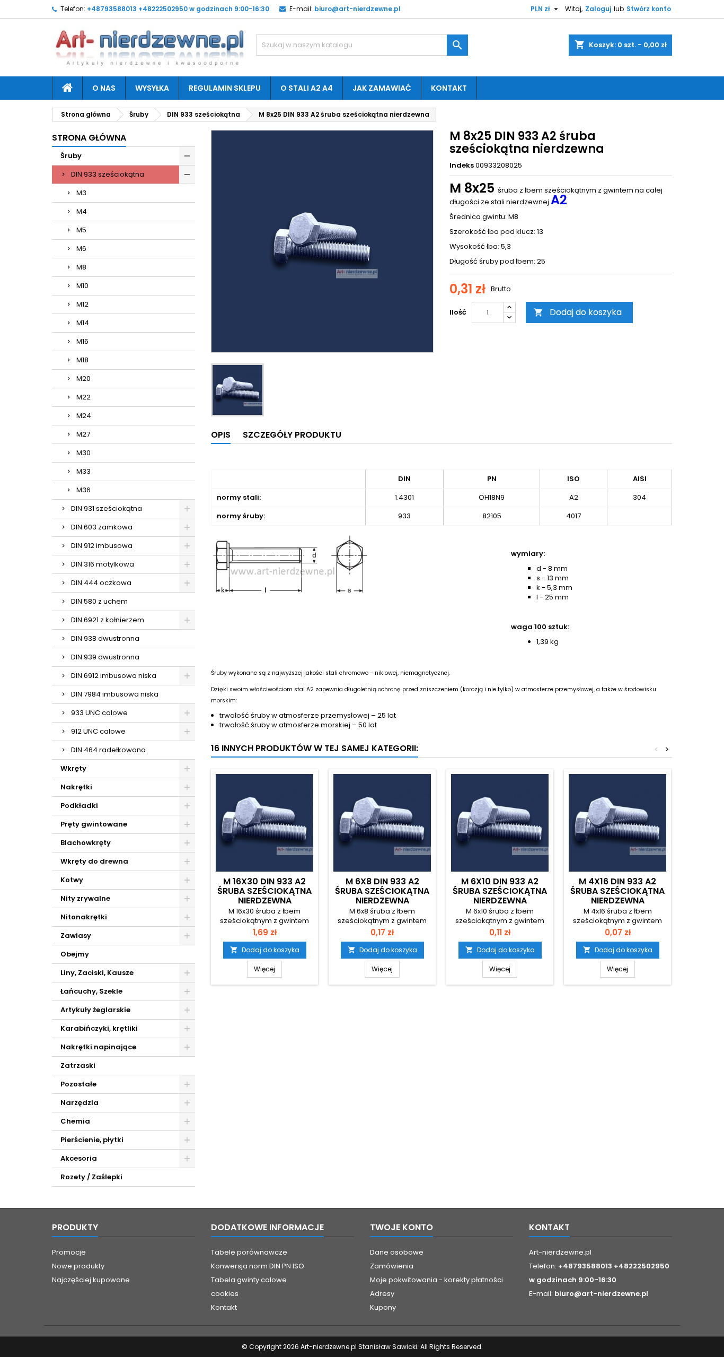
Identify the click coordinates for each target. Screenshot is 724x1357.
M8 (81, 267)
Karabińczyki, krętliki (99, 1028)
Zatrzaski (77, 1065)
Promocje (69, 1252)
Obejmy (74, 954)
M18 (82, 360)
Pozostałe (78, 1084)
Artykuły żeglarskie (95, 1010)
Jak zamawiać (381, 88)
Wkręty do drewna (94, 861)
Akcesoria (78, 1158)
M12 (82, 304)
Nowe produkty (78, 1266)
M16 (82, 341)
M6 (81, 248)
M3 (81, 193)
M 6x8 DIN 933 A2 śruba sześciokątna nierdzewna (382, 891)
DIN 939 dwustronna (105, 657)
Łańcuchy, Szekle (91, 991)
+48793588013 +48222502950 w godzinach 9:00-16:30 (178, 8)
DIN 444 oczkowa (101, 583)
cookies (225, 1294)
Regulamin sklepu (225, 88)
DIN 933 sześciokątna (107, 174)
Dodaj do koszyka (578, 312)
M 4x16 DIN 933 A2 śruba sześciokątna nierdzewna (617, 891)
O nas (104, 88)
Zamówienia (391, 1266)
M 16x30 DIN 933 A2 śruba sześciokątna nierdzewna (264, 891)
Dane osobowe (396, 1252)
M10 (82, 286)
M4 (81, 211)
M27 (83, 434)
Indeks (461, 165)
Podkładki (79, 806)
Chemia (75, 1121)
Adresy (382, 1294)
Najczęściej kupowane (91, 1280)
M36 (83, 490)
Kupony (383, 1307)
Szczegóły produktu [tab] (292, 435)
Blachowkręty (85, 843)
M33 (83, 471)
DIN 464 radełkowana (108, 750)
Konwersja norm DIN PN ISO (257, 1266)
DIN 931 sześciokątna (106, 508)
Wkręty (73, 768)
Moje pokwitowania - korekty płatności (436, 1280)
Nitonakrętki (83, 917)
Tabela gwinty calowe (249, 1280)
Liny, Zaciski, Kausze (97, 973)
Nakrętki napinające (98, 1047)
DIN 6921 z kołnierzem (107, 620)
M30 (83, 453)
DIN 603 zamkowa (102, 527)
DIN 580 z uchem (99, 601)
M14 (82, 323)
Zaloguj (598, 8)
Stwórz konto (648, 8)
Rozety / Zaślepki (91, 1177)
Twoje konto (401, 1227)
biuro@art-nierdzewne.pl (357, 8)
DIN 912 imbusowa (102, 546)
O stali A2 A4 (306, 88)
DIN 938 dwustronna (105, 638)
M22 (83, 397)
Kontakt (449, 88)
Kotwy (71, 880)
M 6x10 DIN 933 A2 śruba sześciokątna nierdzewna (500, 891)
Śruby (71, 156)
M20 (83, 378)
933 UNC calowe (99, 713)
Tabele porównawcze (249, 1252)
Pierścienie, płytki (91, 1140)
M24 (83, 416)
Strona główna (89, 138)
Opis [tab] (221, 435)
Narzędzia (79, 1103)
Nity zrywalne (85, 898)
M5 (81, 230)
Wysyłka (152, 88)
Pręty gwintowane (93, 824)
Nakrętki (76, 787)
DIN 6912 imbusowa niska (113, 676)
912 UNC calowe (98, 731)
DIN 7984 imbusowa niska (114, 694)
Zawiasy (75, 935)
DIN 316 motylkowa (102, 564)
